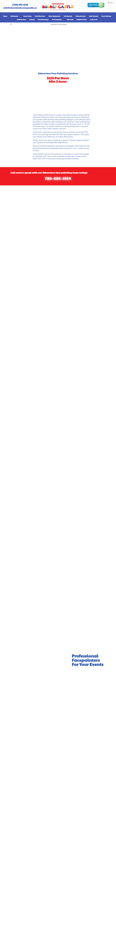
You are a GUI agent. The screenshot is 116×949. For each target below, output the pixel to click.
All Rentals (14, 16)
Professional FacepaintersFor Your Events (88, 660)
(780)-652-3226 (20, 4)
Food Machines (40, 16)
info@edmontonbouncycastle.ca (20, 7)
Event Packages (43, 19)
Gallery (32, 19)
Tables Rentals (81, 16)
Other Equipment (54, 16)
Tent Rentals (68, 16)
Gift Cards (70, 19)
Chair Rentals (93, 16)
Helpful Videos (82, 19)
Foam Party (27, 16)
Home (5, 16)
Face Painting (106, 16)
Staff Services (21, 19)
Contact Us (93, 19)
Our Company (56, 19)
